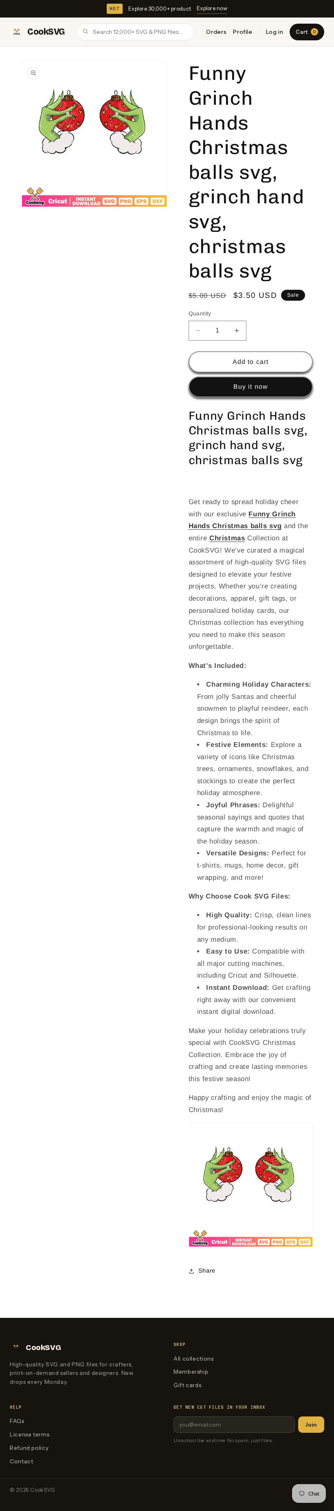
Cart (306, 32)
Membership (191, 1371)
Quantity (200, 314)
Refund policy (29, 1448)
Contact (21, 1461)
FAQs (17, 1421)
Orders (216, 31)
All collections (193, 1358)
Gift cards (187, 1385)
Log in (274, 31)
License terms (29, 1434)
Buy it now (250, 386)
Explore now (212, 8)
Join (311, 1424)
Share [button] (206, 1270)
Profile (242, 31)
